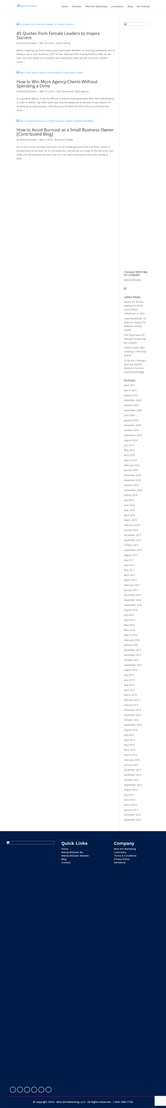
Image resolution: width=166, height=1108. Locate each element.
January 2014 (131, 764)
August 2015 (130, 669)
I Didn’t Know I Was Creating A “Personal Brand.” (135, 351)
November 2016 (132, 600)
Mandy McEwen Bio (72, 852)
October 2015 (131, 660)
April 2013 (129, 799)
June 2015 (129, 679)
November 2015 (132, 654)
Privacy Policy (121, 859)
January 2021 (131, 395)
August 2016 (130, 610)
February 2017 (132, 585)
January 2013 (131, 809)
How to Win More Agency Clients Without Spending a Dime (57, 84)
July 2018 (129, 500)
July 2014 (129, 734)
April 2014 (129, 749)
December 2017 (132, 535)
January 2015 (131, 704)
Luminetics (117, 6)
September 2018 (133, 490)
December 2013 (132, 769)
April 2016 (129, 630)
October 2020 (131, 405)
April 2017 (129, 575)
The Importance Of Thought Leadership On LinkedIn (135, 338)
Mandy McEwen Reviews (75, 855)
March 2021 (130, 390)
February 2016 (132, 640)
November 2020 (132, 400)
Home (64, 6)
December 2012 (132, 814)
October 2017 (131, 545)
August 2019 (130, 440)
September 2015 (133, 665)
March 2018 (130, 520)
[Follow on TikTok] (48, 1090)
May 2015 (129, 684)
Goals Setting (63, 43)
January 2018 (131, 530)
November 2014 (132, 715)
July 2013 (129, 794)
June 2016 (129, 619)
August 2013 (130, 789)
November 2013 (132, 774)
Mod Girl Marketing (96, 6)
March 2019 (130, 460)
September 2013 (133, 784)
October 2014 (131, 719)
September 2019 (133, 435)
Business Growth (64, 139)
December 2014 (132, 709)
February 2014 (132, 759)
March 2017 (130, 580)
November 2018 (132, 480)
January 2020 (131, 420)
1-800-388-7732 (123, 1102)
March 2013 (130, 804)
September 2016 (133, 605)
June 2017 (129, 565)
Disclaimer (120, 862)
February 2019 (132, 465)
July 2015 (129, 674)
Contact (66, 862)
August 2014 (130, 729)
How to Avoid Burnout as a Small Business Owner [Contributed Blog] (65, 132)
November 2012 (132, 819)
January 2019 (131, 470)
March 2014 (130, 754)
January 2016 (131, 644)
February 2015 (132, 699)
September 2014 (133, 724)
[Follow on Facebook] (27, 1090)
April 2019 (129, 455)
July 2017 (129, 560)
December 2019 (132, 425)
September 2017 (133, 550)
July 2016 (129, 615)
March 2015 (130, 694)
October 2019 (131, 430)
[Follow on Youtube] (34, 1090)
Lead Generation (65, 91)
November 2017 (132, 540)
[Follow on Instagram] (41, 1090)
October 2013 (131, 779)
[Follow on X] (20, 1090)
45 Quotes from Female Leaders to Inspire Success (58, 35)
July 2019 (129, 445)
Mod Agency (82, 91)
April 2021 (129, 385)
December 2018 (132, 475)
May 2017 (129, 570)
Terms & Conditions (125, 855)
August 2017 (130, 555)
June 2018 (129, 505)
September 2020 (133, 410)
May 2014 (129, 744)
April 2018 (129, 515)
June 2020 (129, 415)
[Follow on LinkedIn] (13, 1090)
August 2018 (130, 495)
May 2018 (129, 510)
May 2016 (129, 624)
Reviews (76, 6)
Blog (130, 6)
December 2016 (132, 594)
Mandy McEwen (28, 43)
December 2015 (132, 649)
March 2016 (130, 635)
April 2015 (129, 690)
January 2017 (131, 590)
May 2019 (129, 450)
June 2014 (129, 739)
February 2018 (132, 525)
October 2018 (131, 485)
